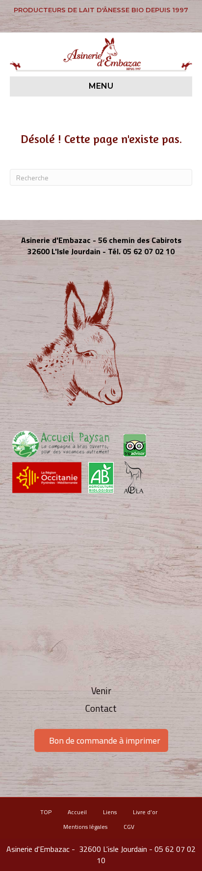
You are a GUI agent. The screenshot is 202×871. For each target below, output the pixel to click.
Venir (101, 690)
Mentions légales (85, 826)
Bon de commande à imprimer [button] (104, 740)
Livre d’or (145, 812)
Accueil (77, 812)
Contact (101, 708)
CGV (129, 826)
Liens (110, 812)
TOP (45, 812)
